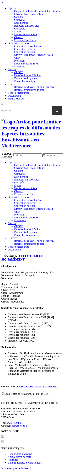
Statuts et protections (18, 43)
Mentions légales (9, 468)
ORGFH (18, 72)
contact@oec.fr (19, 425)
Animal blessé (15, 456)
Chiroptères (20, 28)
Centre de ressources (18, 92)
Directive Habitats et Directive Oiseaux (34, 54)
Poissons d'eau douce (25, 40)
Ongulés (18, 17)
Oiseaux (18, 37)
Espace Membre (16, 98)
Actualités (13, 459)
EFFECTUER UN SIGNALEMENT (22, 257)
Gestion (12, 69)
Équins (17, 31)
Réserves (12, 84)
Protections (20, 60)
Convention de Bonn (25, 52)
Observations (14, 95)
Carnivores (19, 19)
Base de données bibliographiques (25, 462)
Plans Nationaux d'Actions (27, 75)
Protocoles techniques (25, 81)
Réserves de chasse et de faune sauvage (34, 87)
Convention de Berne (25, 49)
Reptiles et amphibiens (25, 34)
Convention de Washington (28, 46)
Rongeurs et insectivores (26, 25)
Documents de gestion (25, 78)
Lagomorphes (21, 22)
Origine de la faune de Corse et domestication (37, 11)
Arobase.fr (25, 468)
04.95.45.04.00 (14, 422)
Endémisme (20, 66)
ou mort (27, 456)
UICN (17, 57)
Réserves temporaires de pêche (30, 89)
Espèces (12, 8)
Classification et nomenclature (29, 14)
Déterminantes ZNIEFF (26, 63)
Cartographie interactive (20, 454)
